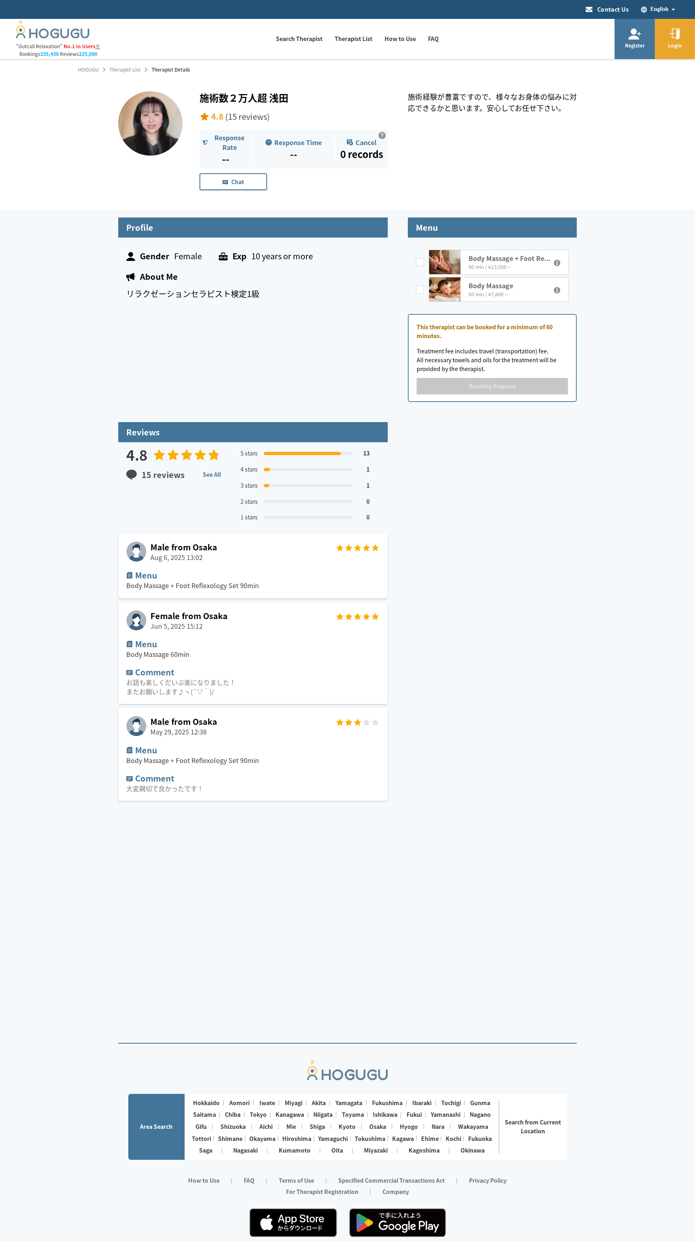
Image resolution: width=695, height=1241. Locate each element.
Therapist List (125, 69)
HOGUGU (88, 69)
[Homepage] (52, 36)
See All (212, 474)
